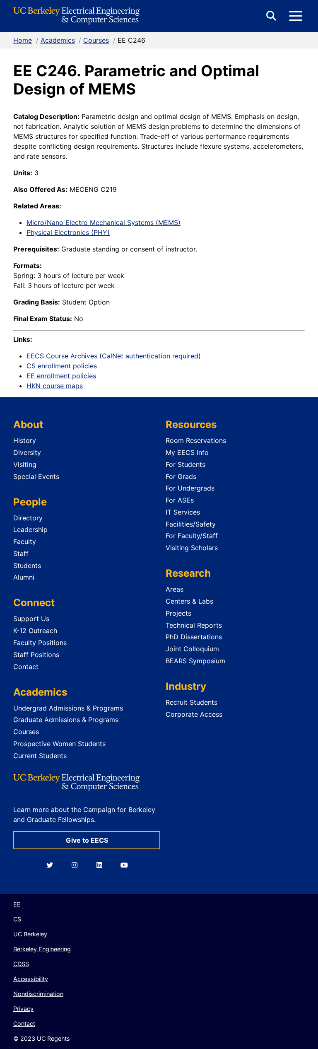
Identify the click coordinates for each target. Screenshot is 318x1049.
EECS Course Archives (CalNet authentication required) (113, 356)
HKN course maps (54, 386)
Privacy (23, 1008)
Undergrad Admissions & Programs (68, 708)
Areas (174, 589)
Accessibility (30, 978)
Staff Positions (36, 654)
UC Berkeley (30, 934)
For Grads (181, 476)
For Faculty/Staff (192, 536)
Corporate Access (194, 714)
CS (17, 919)
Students (27, 565)
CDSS (21, 963)
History (24, 440)
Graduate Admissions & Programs (65, 719)
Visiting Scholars (192, 548)
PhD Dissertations (194, 637)
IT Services (183, 512)
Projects (178, 613)
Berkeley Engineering (42, 948)
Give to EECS (87, 840)
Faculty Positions (40, 642)
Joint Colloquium (192, 649)
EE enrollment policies (61, 376)
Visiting (24, 464)
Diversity (27, 452)
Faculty (24, 541)
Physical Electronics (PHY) (68, 232)
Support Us (31, 618)
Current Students (40, 756)
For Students (185, 464)
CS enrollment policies (61, 366)
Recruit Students (191, 702)
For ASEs (180, 500)
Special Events (36, 476)
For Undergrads (190, 488)
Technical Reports (194, 625)
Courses (96, 40)
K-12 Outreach (35, 630)
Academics (58, 40)
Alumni (23, 577)
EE (17, 904)
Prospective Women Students (59, 744)
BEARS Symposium (195, 661)
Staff (21, 553)
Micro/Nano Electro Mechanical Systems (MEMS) (103, 222)
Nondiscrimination (38, 993)
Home (22, 40)
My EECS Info (187, 452)
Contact (26, 666)
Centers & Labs (189, 601)
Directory (28, 518)
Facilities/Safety (191, 524)
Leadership (30, 529)
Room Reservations (196, 440)
